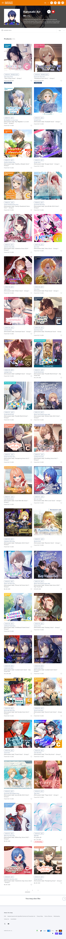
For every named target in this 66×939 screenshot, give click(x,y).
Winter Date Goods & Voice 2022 (42, 583)
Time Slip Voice (37, 752)
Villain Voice (7, 289)
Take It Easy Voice (8, 76)
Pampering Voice (38, 879)
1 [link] (27, 890)
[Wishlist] (59, 3)
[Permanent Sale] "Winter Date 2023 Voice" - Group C (47, 416)
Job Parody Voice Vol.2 (9, 710)
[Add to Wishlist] (31, 81)
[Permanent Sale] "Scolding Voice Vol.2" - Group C (46, 459)
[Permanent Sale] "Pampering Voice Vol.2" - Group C (17, 459)
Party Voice (37, 289)
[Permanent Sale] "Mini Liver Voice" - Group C (47, 500)
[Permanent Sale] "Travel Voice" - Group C (16, 754)
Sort (60, 30)
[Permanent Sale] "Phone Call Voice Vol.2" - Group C (17, 586)
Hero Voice (36, 247)
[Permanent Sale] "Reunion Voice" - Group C (47, 543)
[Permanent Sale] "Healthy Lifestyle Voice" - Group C (17, 164)
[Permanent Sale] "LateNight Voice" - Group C (17, 374)
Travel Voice (7, 752)
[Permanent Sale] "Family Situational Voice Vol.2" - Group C (17, 207)
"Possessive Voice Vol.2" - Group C (44, 78)
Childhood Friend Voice (9, 626)
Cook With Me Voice (9, 499)
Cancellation (13, 919)
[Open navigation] (3, 3)
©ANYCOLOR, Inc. (8, 930)
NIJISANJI (36, 835)
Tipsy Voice (37, 793)
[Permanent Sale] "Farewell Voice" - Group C (47, 121)
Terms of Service (48, 916)
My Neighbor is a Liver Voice (11, 120)
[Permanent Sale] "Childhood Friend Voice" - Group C (17, 628)
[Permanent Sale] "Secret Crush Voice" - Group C (48, 712)
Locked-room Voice (8, 668)
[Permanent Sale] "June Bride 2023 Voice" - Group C (17, 795)
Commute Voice (8, 330)
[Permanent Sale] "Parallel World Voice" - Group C (16, 416)
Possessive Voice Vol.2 (39, 76)
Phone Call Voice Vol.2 (9, 583)
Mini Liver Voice (38, 499)
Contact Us (6, 919)
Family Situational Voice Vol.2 (11, 204)
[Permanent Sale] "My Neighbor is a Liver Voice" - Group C (16, 122)
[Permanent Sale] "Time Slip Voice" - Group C (47, 754)
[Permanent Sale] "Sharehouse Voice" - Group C (47, 332)
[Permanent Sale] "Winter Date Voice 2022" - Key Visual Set (47, 586)
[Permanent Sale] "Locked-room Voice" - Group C (46, 670)
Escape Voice (37, 162)
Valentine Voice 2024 (9, 247)
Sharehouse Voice (38, 330)
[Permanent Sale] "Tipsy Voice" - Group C (46, 795)
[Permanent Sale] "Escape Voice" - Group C (46, 164)
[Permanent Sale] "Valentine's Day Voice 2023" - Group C (18, 881)
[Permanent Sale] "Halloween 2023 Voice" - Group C (17, 543)
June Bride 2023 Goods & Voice (11, 793)
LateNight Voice (8, 372)
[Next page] (38, 890)
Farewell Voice (37, 120)
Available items (8, 30)
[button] (51, 2)
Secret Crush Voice (38, 710)
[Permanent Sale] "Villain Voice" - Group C (16, 291)
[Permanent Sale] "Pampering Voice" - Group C (48, 881)
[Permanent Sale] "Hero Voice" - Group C (46, 248)
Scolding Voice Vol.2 (39, 456)
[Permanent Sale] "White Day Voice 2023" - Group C (17, 838)
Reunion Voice (37, 541)
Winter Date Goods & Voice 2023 (42, 414)
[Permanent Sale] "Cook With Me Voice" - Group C (16, 501)
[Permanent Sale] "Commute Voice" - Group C (17, 331)
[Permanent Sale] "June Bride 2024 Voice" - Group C (47, 207)
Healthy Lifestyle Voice (9, 162)
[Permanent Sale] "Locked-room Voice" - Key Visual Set (17, 670)
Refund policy (57, 916)
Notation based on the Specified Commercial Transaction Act (21, 916)
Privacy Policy (40, 916)
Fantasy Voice (37, 626)
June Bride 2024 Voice (39, 204)
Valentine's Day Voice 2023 (10, 879)
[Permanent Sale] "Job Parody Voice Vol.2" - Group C (17, 712)
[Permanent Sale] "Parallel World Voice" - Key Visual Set (47, 374)
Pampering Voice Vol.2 (9, 456)
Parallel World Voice (39, 372)
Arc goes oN (37, 837)
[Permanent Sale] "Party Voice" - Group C (46, 291)
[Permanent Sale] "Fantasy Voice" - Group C (47, 627)
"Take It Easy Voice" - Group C (13, 78)
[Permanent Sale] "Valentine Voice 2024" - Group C (16, 249)
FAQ (5, 916)
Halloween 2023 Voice (9, 541)
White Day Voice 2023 (9, 835)
